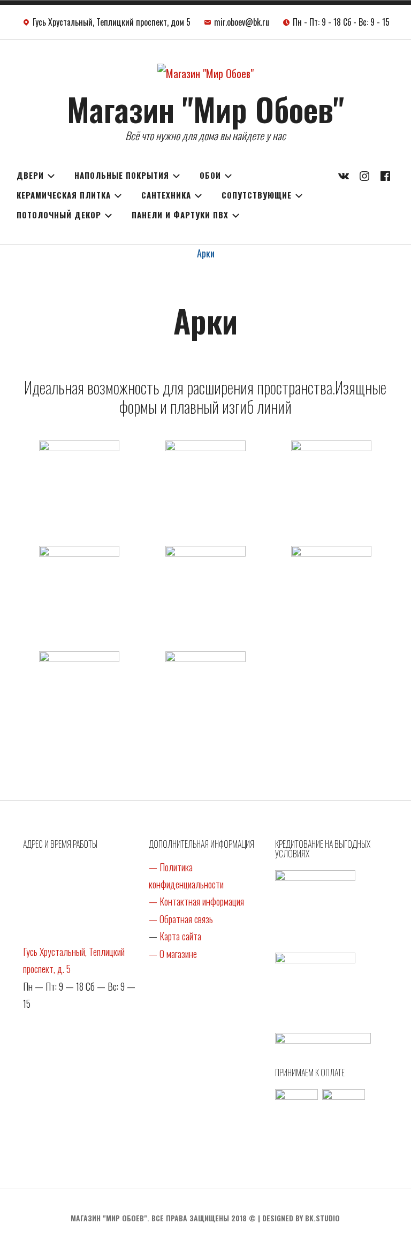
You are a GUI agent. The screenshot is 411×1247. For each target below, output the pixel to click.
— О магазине (173, 954)
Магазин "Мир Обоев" (205, 108)
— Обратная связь (181, 919)
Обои (210, 175)
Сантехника (166, 195)
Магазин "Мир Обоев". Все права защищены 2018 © (163, 1217)
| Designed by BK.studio (299, 1217)
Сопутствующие (257, 195)
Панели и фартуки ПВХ (180, 214)
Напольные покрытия (121, 175)
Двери (30, 175)
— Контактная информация (196, 901)
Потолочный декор (59, 214)
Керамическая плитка (64, 195)
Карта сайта (180, 936)
